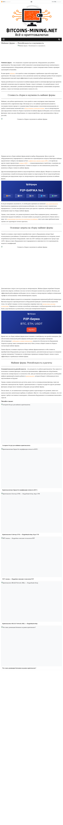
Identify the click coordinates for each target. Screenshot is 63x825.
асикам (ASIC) (23, 163)
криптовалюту (30, 376)
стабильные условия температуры (22, 341)
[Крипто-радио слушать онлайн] (31, 2)
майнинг (12, 73)
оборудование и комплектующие (34, 108)
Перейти (31, 330)
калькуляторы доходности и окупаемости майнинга (22, 219)
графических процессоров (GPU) (38, 161)
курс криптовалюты (52, 204)
